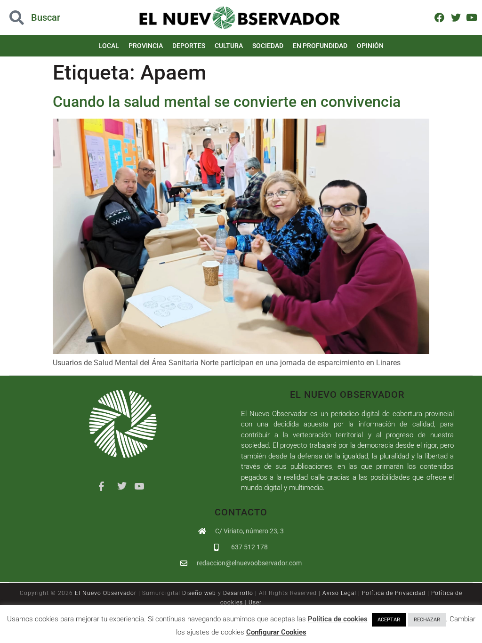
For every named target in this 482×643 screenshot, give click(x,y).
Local (108, 45)
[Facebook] (439, 17)
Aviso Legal (339, 593)
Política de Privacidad (394, 593)
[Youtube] (472, 17)
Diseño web (199, 593)
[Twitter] (455, 17)
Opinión (370, 45)
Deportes (188, 45)
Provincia (146, 45)
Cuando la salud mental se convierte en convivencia (227, 102)
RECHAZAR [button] (427, 620)
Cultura (229, 45)
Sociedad (267, 45)
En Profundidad (320, 45)
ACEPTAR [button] (389, 620)
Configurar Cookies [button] (276, 632)
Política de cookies (338, 619)
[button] (48, 17)
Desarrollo (238, 593)
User (255, 602)
